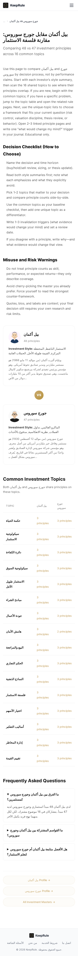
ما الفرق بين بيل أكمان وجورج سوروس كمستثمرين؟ (33, 796)
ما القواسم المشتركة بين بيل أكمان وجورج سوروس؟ (35, 832)
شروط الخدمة (50, 942)
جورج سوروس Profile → (39, 891)
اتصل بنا (66, 942)
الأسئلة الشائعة (15, 942)
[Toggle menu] (71, 5)
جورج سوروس (35, 413)
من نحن (32, 942)
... (4, 21)
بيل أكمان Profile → (39, 880)
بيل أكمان (31, 334)
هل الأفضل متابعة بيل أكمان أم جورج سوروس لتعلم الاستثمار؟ (37, 851)
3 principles (64, 520)
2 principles (64, 631)
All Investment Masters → (39, 902)
